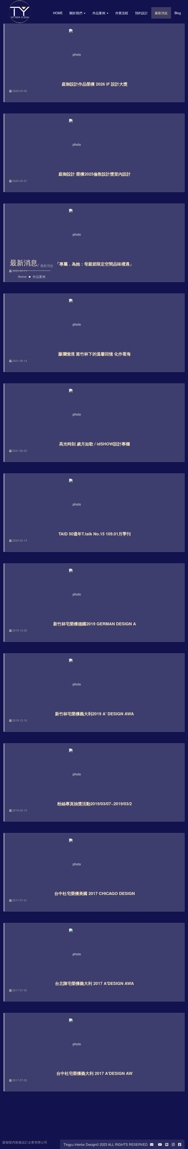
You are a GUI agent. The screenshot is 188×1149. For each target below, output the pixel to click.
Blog (177, 13)
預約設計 (141, 13)
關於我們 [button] (76, 13)
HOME (58, 13)
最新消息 (161, 13)
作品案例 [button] (99, 13)
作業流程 (121, 13)
